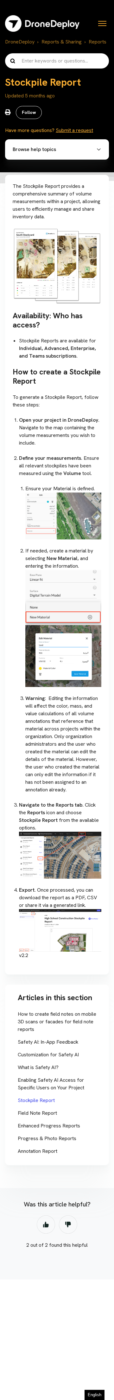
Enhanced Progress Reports (49, 1125)
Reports (97, 41)
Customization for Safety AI (48, 1054)
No (68, 1224)
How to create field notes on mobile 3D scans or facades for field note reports (57, 1022)
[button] (57, 149)
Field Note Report (37, 1113)
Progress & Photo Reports (47, 1138)
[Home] (42, 23)
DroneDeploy (20, 41)
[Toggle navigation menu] (102, 23)
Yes (46, 1224)
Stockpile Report (36, 1100)
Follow (29, 112)
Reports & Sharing (61, 41)
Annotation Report (37, 1151)
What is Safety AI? (38, 1067)
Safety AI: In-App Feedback (48, 1042)
